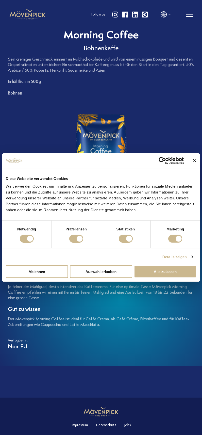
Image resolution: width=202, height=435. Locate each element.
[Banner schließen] (194, 160)
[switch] (76, 238)
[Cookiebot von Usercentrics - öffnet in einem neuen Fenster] (162, 160)
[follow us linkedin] (135, 14)
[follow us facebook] (125, 14)
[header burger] (189, 14)
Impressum (79, 424)
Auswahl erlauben (101, 272)
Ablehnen (37, 272)
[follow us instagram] (115, 14)
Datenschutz (106, 424)
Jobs (127, 424)
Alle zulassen (165, 272)
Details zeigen (174, 257)
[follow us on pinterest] (145, 14)
